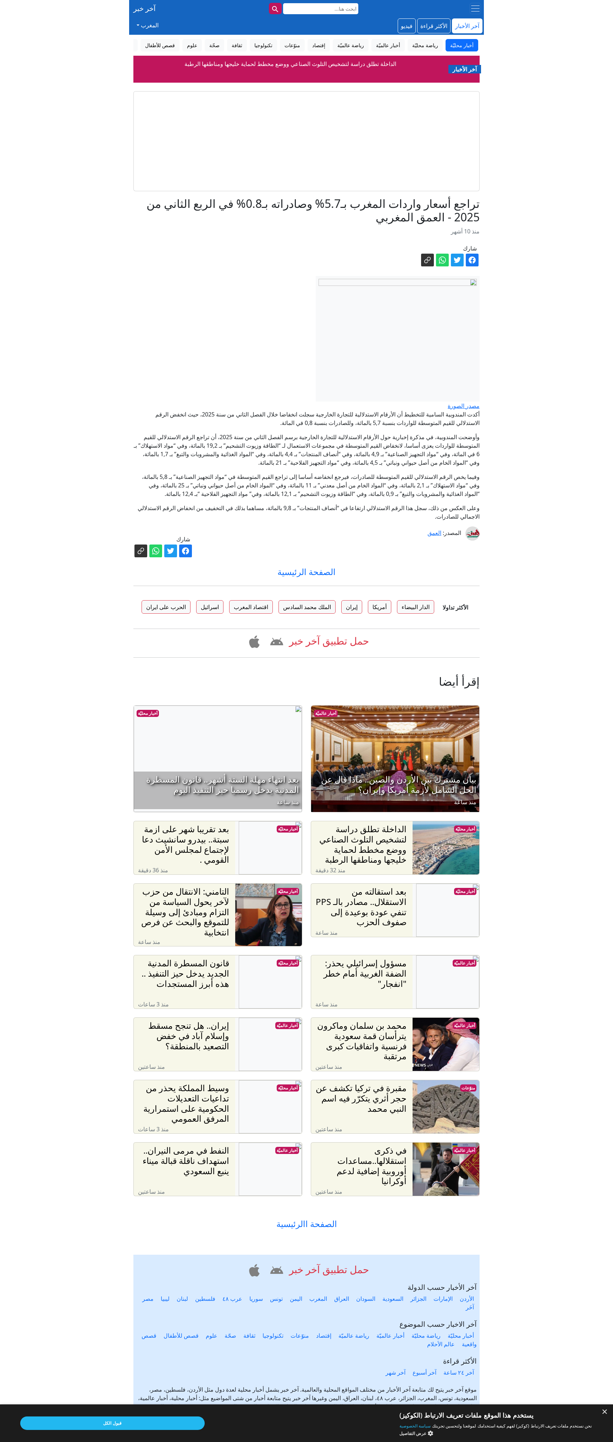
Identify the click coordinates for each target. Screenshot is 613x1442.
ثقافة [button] (237, 45)
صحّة (230, 1335)
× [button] (605, 1412)
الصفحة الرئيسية (306, 572)
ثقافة (249, 1335)
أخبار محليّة (148, 713)
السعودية (392, 1299)
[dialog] (306, 1423)
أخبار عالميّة (325, 713)
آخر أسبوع (424, 1372)
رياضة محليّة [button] (425, 45)
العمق (434, 533)
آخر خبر (144, 8)
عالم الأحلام (441, 1344)
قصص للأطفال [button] (160, 45)
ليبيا (165, 1299)
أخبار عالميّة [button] (388, 45)
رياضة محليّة (426, 1335)
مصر (148, 1299)
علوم (211, 1335)
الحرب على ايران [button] (166, 607)
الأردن (467, 1299)
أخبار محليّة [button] (462, 45)
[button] (275, 640)
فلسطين (205, 1299)
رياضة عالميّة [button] (350, 45)
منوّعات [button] (292, 45)
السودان (365, 1299)
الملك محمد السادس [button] (307, 607)
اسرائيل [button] (210, 607)
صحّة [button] (214, 45)
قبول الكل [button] (112, 1423)
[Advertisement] (306, 141)
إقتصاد (323, 1335)
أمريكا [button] (379, 607)
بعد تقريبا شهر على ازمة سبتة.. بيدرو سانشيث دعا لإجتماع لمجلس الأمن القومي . (290, 68)
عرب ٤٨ (232, 1299)
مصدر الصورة (464, 406)
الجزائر (418, 1299)
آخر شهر (395, 1372)
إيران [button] (352, 607)
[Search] (275, 8)
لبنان (182, 1299)
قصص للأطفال (181, 1335)
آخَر (470, 1307)
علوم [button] (192, 45)
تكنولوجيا (273, 1335)
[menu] (475, 8)
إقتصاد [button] (318, 45)
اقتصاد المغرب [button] (251, 607)
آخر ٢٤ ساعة (458, 1372)
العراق (341, 1299)
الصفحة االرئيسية (306, 1224)
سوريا (256, 1299)
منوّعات (468, 1088)
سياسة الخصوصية (415, 1426)
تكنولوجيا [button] (263, 45)
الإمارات (443, 1299)
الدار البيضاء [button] (416, 607)
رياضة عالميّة (353, 1335)
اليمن (296, 1299)
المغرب (318, 1299)
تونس (276, 1299)
